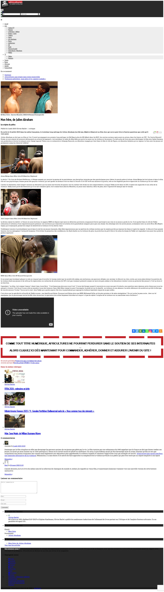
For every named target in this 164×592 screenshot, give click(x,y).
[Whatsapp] (147, 331)
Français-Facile (8, 68)
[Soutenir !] (82, 347)
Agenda (7, 66)
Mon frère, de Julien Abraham (19, 543)
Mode (9, 47)
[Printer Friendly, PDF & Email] (157, 133)
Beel (6, 465)
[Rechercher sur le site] (2, 10)
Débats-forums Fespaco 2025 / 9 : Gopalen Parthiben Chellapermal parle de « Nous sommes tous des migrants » (49, 411)
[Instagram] (150, 331)
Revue (6, 62)
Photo (10, 41)
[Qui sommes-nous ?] (1, 16)
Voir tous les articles (12, 545)
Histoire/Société (12, 49)
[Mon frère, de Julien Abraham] (29, 113)
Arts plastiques (12, 39)
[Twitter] (137, 331)
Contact (11, 585)
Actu (6, 26)
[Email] (140, 331)
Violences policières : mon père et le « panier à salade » (25, 79)
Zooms (6, 60)
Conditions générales (16, 581)
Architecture (11, 43)
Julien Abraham (14, 535)
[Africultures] (11, 8)
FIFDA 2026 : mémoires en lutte (17, 388)
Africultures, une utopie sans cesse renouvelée (22, 77)
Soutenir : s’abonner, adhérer (19, 577)
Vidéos (10, 56)
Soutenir (8, 75)
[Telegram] (153, 331)
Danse (10, 37)
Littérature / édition (13, 32)
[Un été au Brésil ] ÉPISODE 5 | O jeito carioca (26, 363)
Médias (10, 53)
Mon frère (12, 531)
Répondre (8, 459)
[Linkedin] (143, 331)
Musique (10, 30)
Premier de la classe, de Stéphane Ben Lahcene (28, 361)
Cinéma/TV (11, 28)
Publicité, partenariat (16, 583)
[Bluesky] (157, 331)
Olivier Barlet (10, 384)
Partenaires (12, 579)
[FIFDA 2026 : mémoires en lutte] (15, 382)
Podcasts (10, 58)
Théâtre (10, 35)
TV (5, 54)
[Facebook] (133, 331)
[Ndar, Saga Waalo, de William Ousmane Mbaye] (15, 427)
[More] (161, 331)
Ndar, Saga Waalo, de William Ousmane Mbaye (23, 433)
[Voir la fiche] (9, 515)
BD (9, 45)
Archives (37, 588)
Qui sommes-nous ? (12, 549)
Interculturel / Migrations (15, 51)
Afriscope (7, 64)
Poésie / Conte (12, 34)
